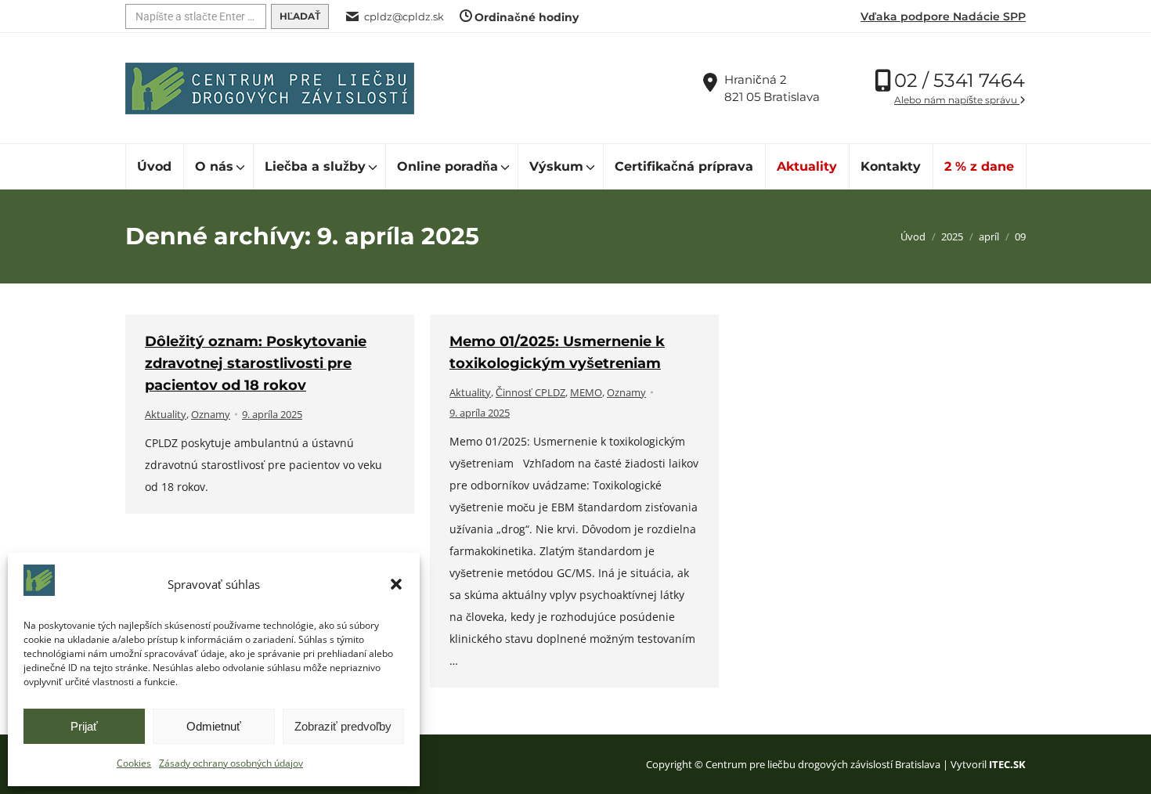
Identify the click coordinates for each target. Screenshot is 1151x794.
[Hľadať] (300, 16)
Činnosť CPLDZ (530, 392)
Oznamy (210, 414)
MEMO (586, 392)
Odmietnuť (213, 726)
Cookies (134, 763)
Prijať (84, 726)
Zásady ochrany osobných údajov (231, 763)
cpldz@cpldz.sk (404, 16)
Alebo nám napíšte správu (956, 100)
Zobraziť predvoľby (342, 726)
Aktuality (165, 414)
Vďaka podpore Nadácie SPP (943, 16)
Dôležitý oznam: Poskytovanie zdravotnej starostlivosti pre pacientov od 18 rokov (255, 363)
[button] (396, 584)
